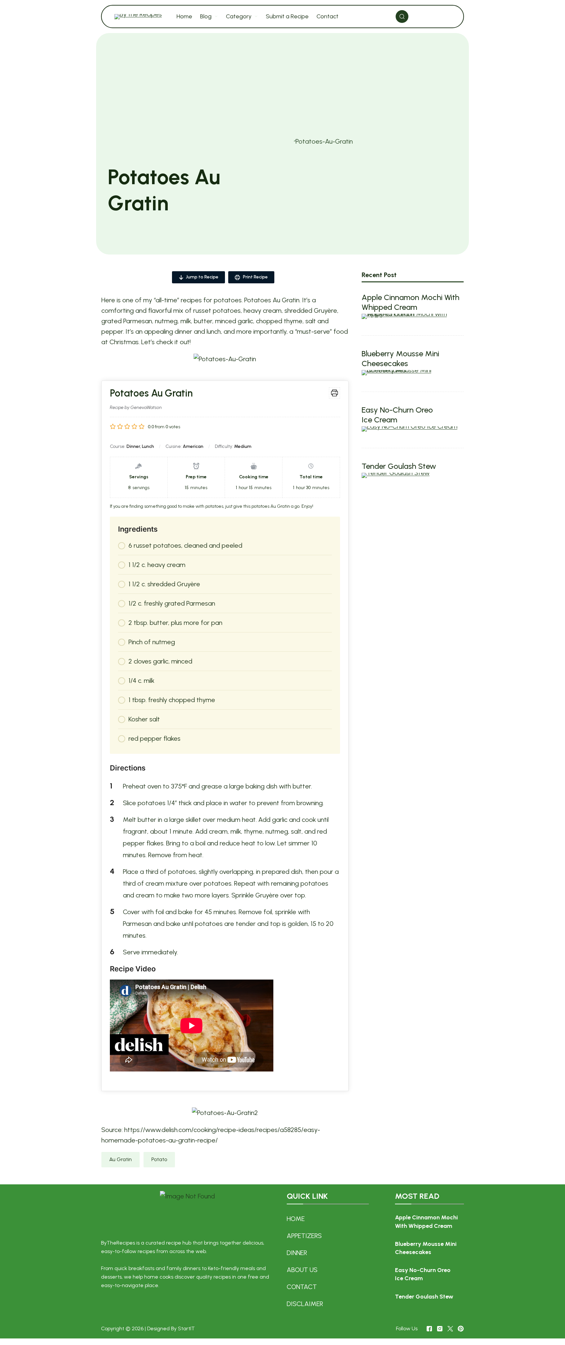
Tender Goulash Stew (399, 466)
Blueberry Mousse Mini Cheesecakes (400, 358)
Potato (159, 1159)
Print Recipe (255, 277)
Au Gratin (120, 1159)
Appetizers (304, 1236)
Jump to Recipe (202, 277)
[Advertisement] (282, 87)
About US (302, 1270)
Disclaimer (305, 1304)
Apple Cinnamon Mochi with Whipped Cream (410, 302)
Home (296, 1219)
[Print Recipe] (334, 393)
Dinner (297, 1253)
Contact (302, 1287)
